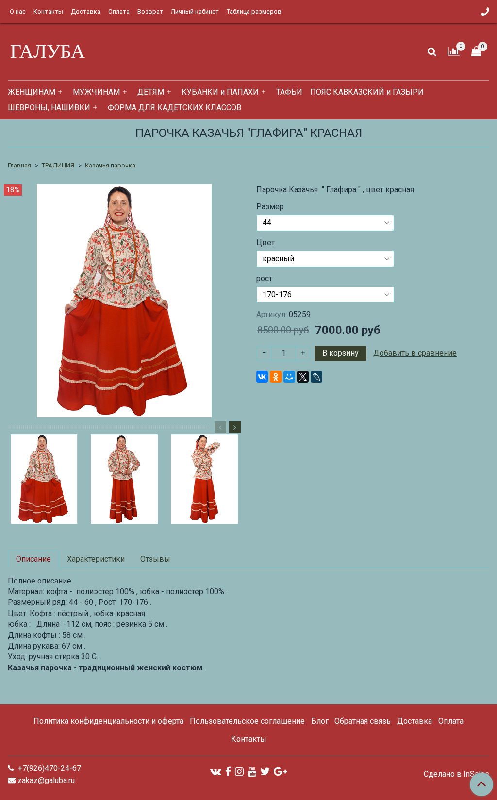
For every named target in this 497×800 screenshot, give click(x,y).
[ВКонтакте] (262, 377)
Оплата (119, 11)
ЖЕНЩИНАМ (31, 92)
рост (264, 279)
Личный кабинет (195, 11)
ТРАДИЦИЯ (58, 165)
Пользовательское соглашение (247, 721)
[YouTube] (252, 771)
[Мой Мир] (289, 377)
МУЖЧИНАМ (96, 92)
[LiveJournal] (316, 377)
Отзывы (155, 559)
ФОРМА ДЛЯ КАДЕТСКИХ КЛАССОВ (174, 107)
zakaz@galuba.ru (46, 780)
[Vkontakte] (215, 771)
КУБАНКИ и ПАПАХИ (220, 92)
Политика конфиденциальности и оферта (108, 721)
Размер (270, 207)
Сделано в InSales (456, 774)
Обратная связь (362, 721)
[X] (303, 377)
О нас (18, 11)
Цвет (265, 243)
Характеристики (96, 559)
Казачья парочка (110, 165)
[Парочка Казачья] (124, 300)
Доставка (85, 11)
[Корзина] (476, 52)
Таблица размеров (254, 11)
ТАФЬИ (289, 92)
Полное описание (39, 580)
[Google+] (280, 771)
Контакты (48, 11)
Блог (320, 721)
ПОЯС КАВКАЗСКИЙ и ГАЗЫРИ (367, 92)
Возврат (150, 11)
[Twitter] (265, 771)
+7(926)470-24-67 (48, 768)
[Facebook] (228, 771)
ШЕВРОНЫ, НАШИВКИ (49, 107)
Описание (33, 559)
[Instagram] (239, 771)
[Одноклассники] (276, 377)
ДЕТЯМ (150, 92)
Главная (19, 165)
